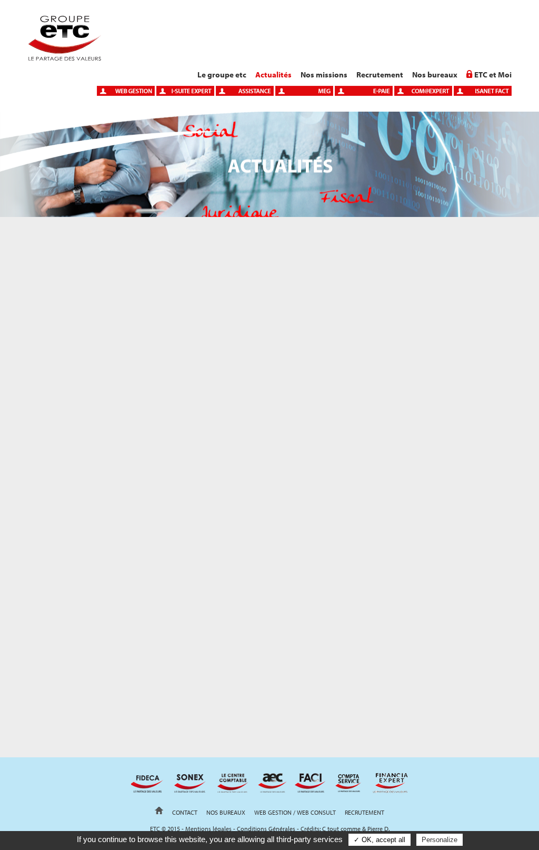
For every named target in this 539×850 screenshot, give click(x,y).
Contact (184, 812)
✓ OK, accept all (379, 840)
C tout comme (341, 829)
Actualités (273, 75)
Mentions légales (208, 829)
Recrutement (379, 75)
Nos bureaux (434, 75)
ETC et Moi (493, 75)
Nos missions (324, 75)
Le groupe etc (221, 75)
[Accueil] (64, 58)
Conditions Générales (266, 829)
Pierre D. (378, 829)
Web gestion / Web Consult (295, 812)
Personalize (439, 840)
